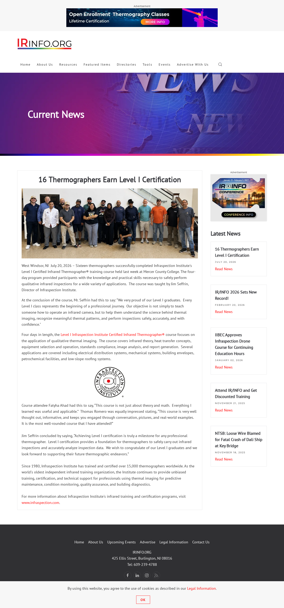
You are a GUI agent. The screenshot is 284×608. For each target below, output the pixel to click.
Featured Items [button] (97, 64)
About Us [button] (45, 64)
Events (165, 64)
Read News (224, 269)
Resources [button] (68, 64)
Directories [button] (126, 64)
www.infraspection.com (40, 502)
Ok (143, 600)
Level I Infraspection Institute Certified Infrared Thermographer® (113, 334)
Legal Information (173, 542)
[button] (220, 64)
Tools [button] (147, 64)
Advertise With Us (193, 64)
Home (25, 64)
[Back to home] (44, 43)
